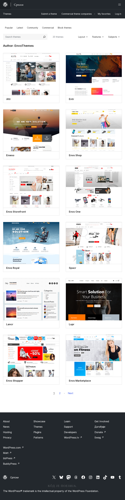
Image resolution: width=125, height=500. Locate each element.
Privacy (7, 437)
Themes (7, 13)
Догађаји (100, 426)
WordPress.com (13, 447)
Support (68, 426)
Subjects (112, 37)
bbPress (9, 458)
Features (96, 37)
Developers (70, 432)
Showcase (39, 421)
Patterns (38, 437)
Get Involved (102, 421)
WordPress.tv (73, 437)
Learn (67, 421)
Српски (14, 477)
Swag (99, 437)
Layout (81, 37)
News (6, 426)
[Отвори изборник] (120, 4)
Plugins (37, 432)
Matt (7, 452)
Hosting (7, 432)
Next (70, 393)
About (6, 421)
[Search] (44, 37)
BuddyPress (11, 463)
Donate (100, 432)
